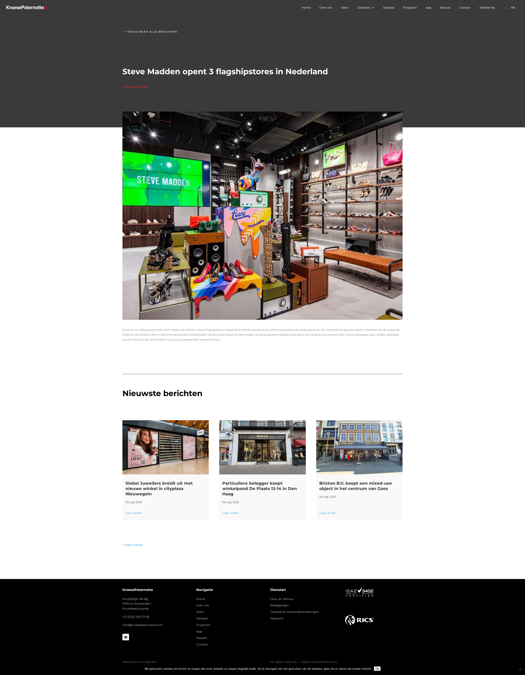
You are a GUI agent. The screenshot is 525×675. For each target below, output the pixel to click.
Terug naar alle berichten (152, 31)
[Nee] (520, 669)
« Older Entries (132, 545)
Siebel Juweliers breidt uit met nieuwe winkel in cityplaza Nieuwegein (159, 488)
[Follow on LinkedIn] (125, 637)
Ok (377, 668)
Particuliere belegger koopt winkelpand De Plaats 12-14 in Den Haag (259, 488)
